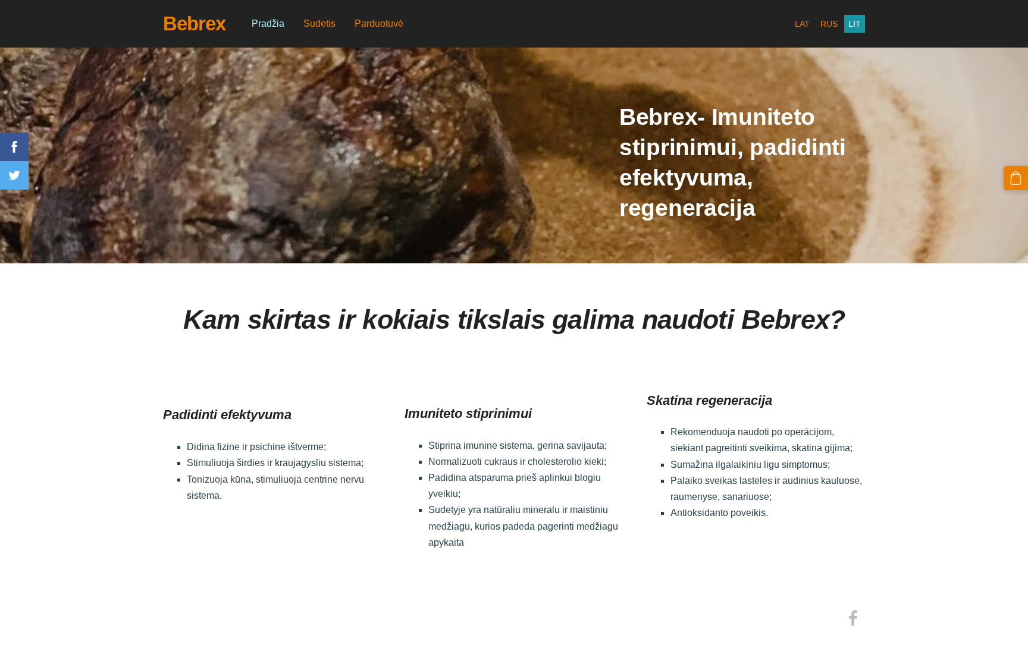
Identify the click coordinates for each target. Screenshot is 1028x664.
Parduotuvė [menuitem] (379, 23)
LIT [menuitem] (854, 24)
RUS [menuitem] (829, 24)
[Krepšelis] (1016, 178)
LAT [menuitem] (802, 24)
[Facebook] (853, 618)
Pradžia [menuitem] (268, 23)
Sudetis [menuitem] (319, 23)
